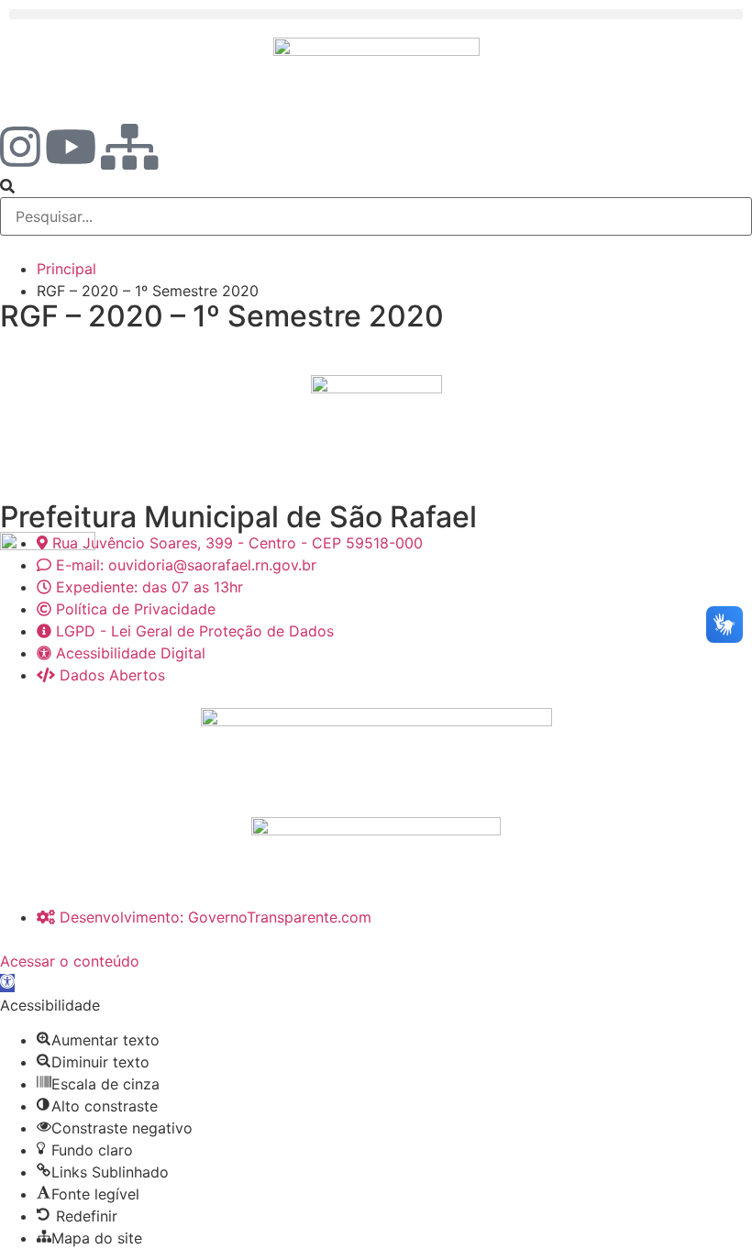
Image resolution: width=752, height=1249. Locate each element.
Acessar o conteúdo (69, 961)
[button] (376, 14)
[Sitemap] (130, 147)
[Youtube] (70, 147)
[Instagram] (20, 147)
